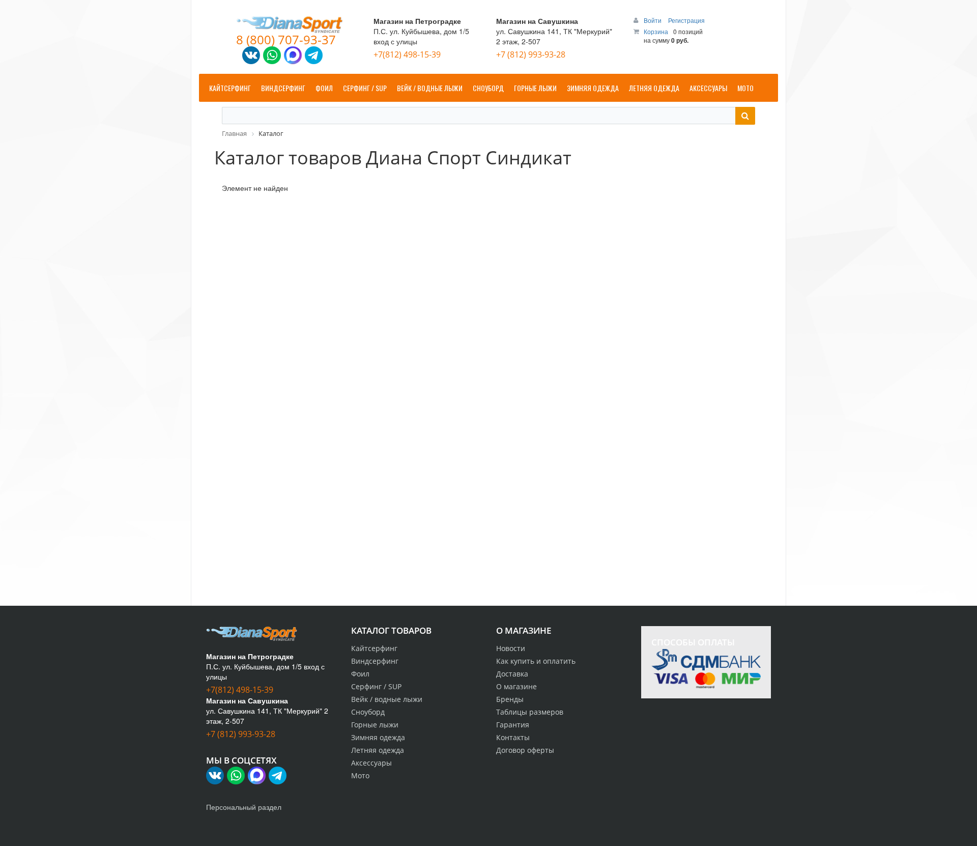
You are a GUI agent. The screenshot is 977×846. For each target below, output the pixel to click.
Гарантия (512, 724)
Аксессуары (371, 763)
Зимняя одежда (378, 737)
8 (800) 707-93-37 (286, 39)
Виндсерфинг (374, 661)
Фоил (360, 674)
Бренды (510, 699)
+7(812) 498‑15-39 (407, 54)
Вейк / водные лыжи (386, 699)
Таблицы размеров (529, 712)
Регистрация (686, 20)
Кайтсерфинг (374, 648)
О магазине (516, 686)
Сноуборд (368, 712)
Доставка (512, 674)
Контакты (513, 737)
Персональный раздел (243, 807)
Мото (360, 775)
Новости (510, 648)
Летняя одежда (377, 750)
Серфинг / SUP (376, 686)
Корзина (656, 31)
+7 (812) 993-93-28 (530, 54)
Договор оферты (525, 750)
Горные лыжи (374, 724)
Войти (653, 20)
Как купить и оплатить (536, 661)
